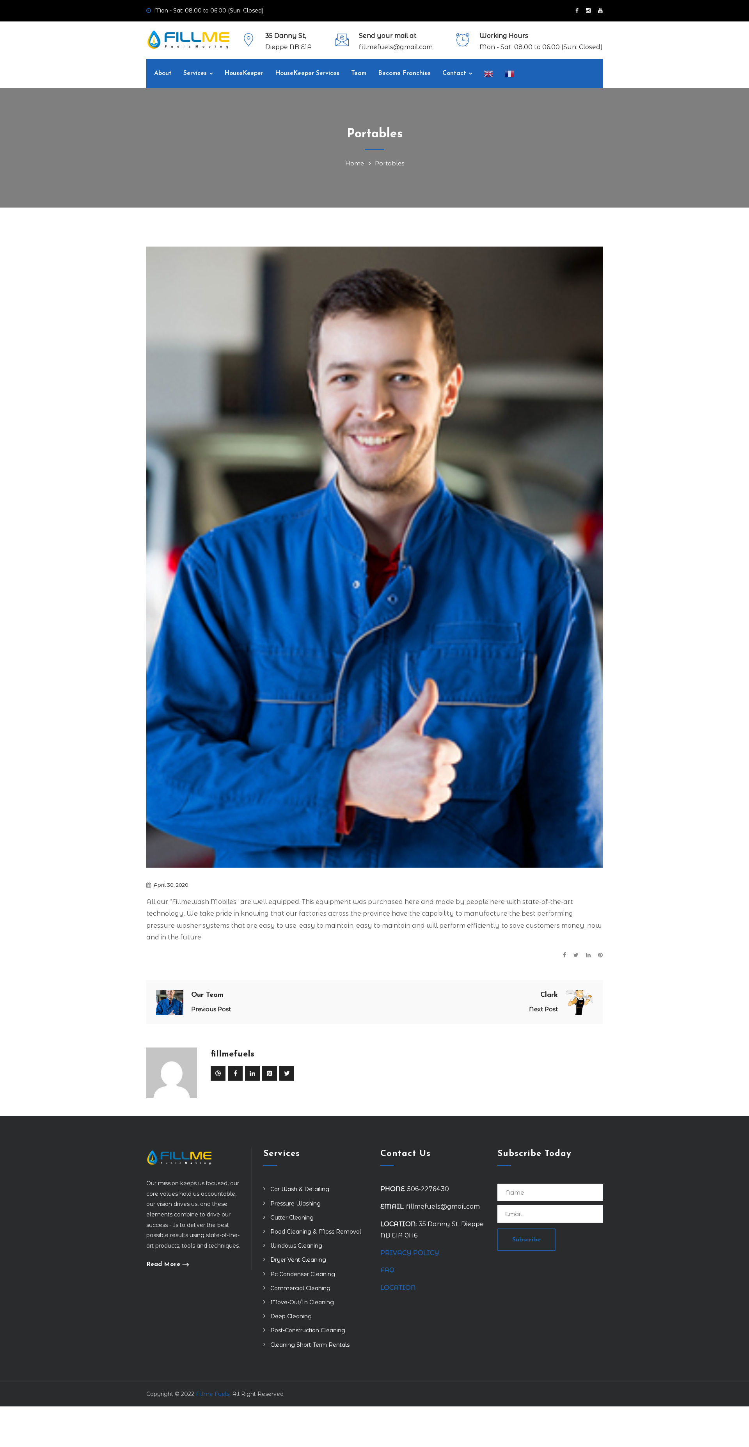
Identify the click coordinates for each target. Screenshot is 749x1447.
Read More (163, 1264)
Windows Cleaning (296, 1245)
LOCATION (398, 1287)
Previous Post (211, 1009)
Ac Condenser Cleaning (302, 1274)
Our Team (207, 995)
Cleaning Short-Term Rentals (310, 1344)
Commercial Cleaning (300, 1288)
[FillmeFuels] (188, 39)
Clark (549, 995)
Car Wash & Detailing (299, 1189)
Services (195, 73)
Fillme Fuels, (213, 1393)
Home (356, 163)
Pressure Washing (295, 1203)
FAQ (387, 1270)
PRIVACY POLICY (409, 1253)
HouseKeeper (243, 73)
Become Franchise (404, 73)
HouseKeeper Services (307, 73)
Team (358, 73)
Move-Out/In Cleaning (302, 1302)
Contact (454, 73)
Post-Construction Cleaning (307, 1330)
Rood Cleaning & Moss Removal (315, 1231)
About (163, 73)
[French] (509, 73)
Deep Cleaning (291, 1316)
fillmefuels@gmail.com (396, 47)
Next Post (543, 1009)
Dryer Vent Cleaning (298, 1259)
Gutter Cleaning (292, 1217)
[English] (488, 73)
